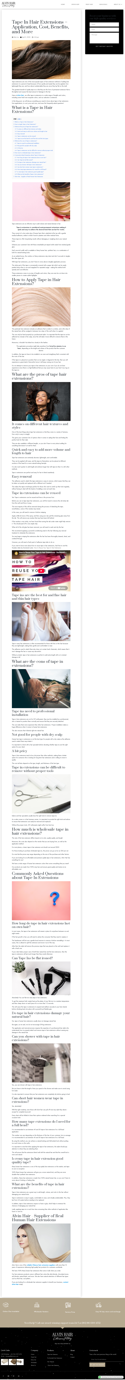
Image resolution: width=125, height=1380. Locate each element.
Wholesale (103, 4)
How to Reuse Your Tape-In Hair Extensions (47, 548)
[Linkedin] (13, 1376)
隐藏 (19, 119)
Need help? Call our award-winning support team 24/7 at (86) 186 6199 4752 (62, 1323)
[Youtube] (18, 1376)
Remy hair (89, 4)
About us (117, 4)
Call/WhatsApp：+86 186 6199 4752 (11, 1354)
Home (63, 4)
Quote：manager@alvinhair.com (9, 1356)
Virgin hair (75, 4)
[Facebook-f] (3, 1376)
